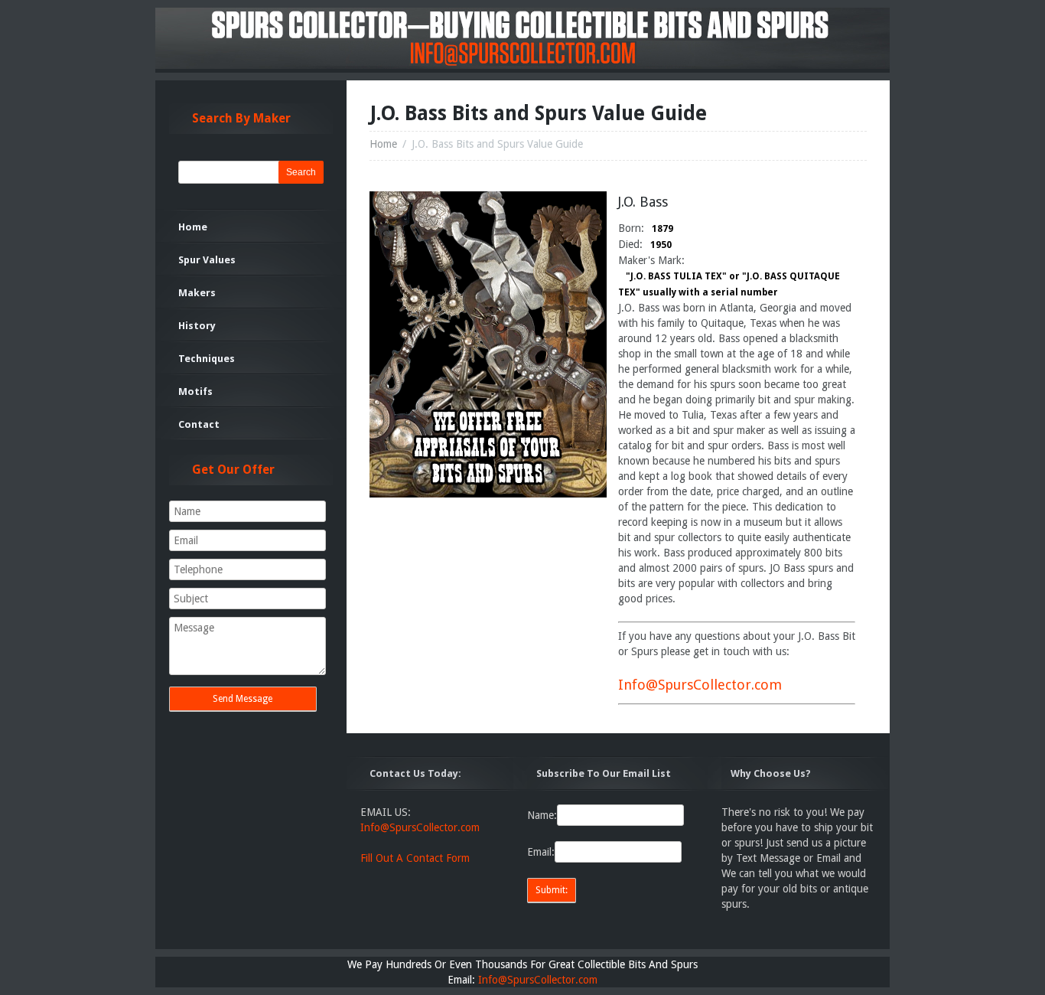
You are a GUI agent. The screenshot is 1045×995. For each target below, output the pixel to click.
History (197, 325)
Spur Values (207, 260)
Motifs (195, 391)
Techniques (206, 358)
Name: (542, 815)
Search (301, 172)
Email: (541, 852)
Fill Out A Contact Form (415, 858)
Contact (199, 424)
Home (383, 144)
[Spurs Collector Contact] (488, 494)
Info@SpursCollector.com (700, 685)
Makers (197, 292)
